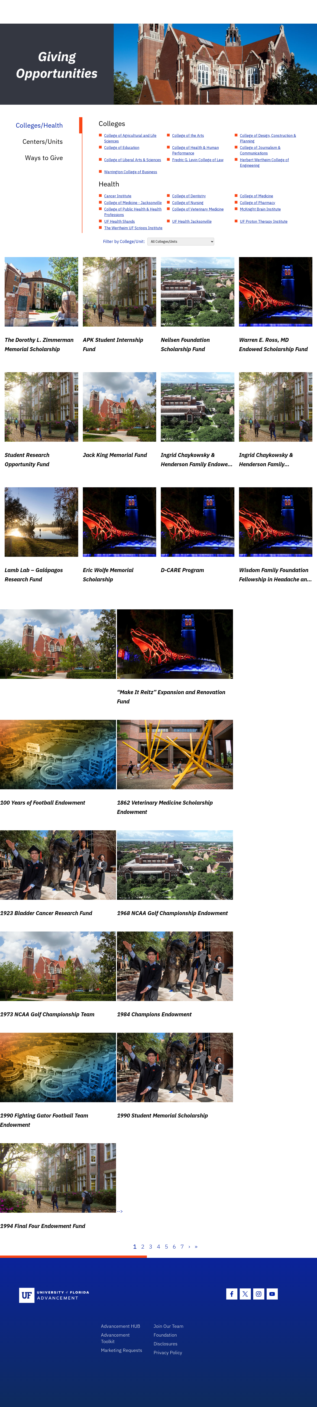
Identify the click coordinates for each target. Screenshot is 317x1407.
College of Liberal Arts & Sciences (132, 159)
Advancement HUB (120, 1326)
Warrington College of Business (130, 172)
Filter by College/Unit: (124, 241)
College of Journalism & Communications (260, 150)
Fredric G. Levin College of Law (197, 159)
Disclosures (166, 1344)
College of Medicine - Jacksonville (133, 202)
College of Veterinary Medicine (198, 209)
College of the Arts (188, 135)
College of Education (121, 147)
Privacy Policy (168, 1352)
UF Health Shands (119, 221)
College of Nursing (188, 202)
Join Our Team (169, 1326)
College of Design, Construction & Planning (268, 138)
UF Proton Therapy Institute (264, 221)
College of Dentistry (189, 196)
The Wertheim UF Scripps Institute (133, 228)
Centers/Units (43, 141)
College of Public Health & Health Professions (133, 212)
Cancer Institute (117, 196)
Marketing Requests (121, 1350)
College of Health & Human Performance (195, 150)
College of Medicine (256, 196)
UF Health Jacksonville (192, 221)
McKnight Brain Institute (260, 209)
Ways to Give (44, 157)
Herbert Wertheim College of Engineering (264, 162)
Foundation (165, 1335)
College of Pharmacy (257, 202)
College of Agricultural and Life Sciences (130, 138)
